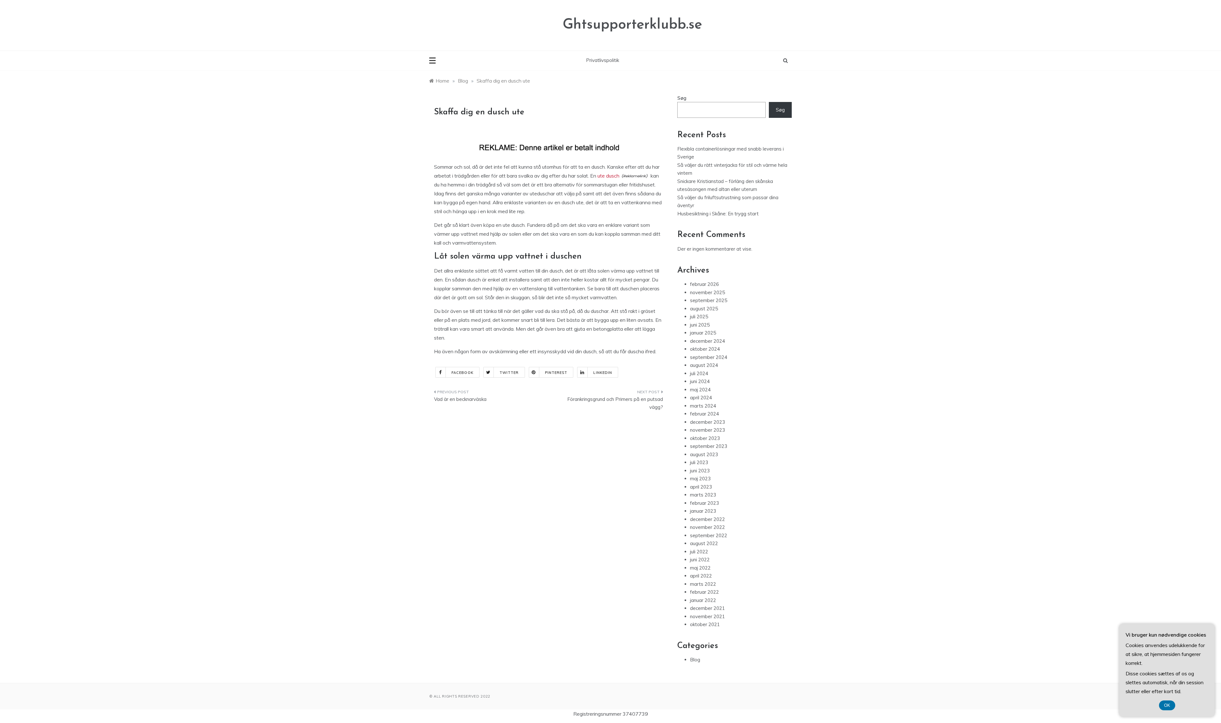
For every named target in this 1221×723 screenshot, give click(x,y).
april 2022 (701, 576)
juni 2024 (700, 381)
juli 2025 (699, 317)
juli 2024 (699, 373)
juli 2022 (699, 552)
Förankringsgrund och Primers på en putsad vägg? (615, 403)
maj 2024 (700, 390)
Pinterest (556, 372)
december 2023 (707, 422)
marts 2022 (703, 584)
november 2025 (707, 292)
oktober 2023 (705, 438)
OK (1167, 705)
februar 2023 (704, 503)
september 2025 (708, 300)
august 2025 (704, 309)
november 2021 (707, 616)
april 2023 (701, 487)
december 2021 (707, 608)
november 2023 (707, 430)
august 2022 (704, 543)
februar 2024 (704, 414)
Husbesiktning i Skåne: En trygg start (718, 214)
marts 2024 (703, 406)
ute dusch (608, 175)
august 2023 (704, 454)
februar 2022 (704, 592)
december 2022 (707, 519)
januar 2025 (703, 333)
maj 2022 (700, 568)
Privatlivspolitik (602, 60)
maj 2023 (700, 479)
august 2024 (704, 365)
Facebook (462, 372)
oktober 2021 (705, 624)
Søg (681, 98)
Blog (695, 660)
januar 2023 (703, 511)
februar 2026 (704, 284)
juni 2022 (700, 560)
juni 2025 (700, 325)
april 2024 (701, 398)
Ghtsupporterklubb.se (632, 25)
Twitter (509, 372)
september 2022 (708, 535)
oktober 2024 (705, 349)
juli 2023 (699, 462)
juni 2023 (700, 471)
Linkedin (602, 372)
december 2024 (707, 341)
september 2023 (708, 446)
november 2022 (707, 527)
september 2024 (708, 357)
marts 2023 (703, 495)
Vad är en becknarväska (460, 399)
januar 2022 (703, 600)
